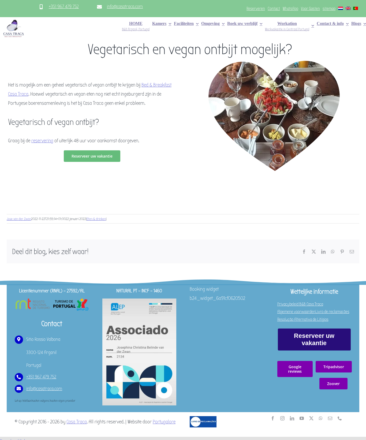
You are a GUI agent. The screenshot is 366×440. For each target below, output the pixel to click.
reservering (42, 141)
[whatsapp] (321, 418)
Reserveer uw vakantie (314, 339)
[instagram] (282, 418)
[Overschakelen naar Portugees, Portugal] (355, 8)
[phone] (340, 418)
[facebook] (273, 418)
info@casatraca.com (125, 6)
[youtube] (302, 418)
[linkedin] (292, 418)
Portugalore (164, 422)
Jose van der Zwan (19, 219)
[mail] (330, 418)
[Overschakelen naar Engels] (348, 8)
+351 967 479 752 (64, 6)
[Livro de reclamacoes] (203, 419)
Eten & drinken (96, 219)
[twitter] (311, 418)
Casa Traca (76, 422)
